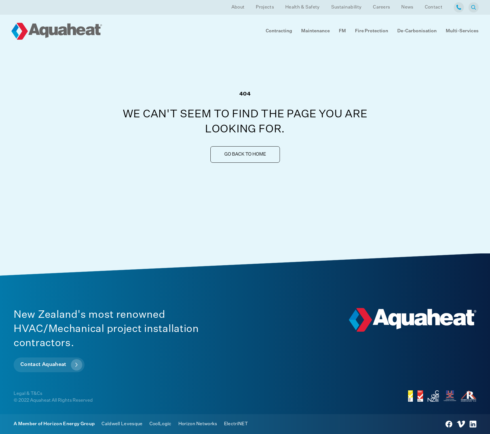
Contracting (279, 31)
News (407, 7)
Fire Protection (371, 31)
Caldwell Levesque (122, 424)
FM (342, 31)
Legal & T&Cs (28, 393)
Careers (381, 7)
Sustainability (346, 7)
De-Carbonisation (417, 31)
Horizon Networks (197, 424)
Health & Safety (302, 7)
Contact (433, 7)
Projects (265, 7)
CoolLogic (160, 424)
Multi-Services (462, 31)
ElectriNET (236, 424)
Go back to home (245, 154)
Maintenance (315, 31)
